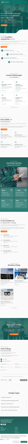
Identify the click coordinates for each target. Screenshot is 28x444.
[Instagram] (5, 424)
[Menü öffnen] (25, 2)
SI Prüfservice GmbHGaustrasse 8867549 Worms (3, 429)
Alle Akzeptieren (24, 441)
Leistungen (16, 429)
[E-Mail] (1, 424)
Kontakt (16, 433)
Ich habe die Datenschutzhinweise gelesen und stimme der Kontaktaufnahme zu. (12, 376)
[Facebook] (3, 424)
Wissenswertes (17, 432)
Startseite (16, 428)
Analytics (7, 439)
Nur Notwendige (16, 441)
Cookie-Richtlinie (16, 438)
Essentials (3, 439)
